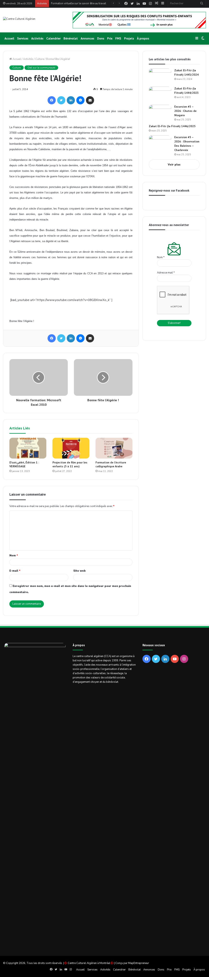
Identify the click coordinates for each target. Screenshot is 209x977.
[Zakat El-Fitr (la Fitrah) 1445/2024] (160, 76)
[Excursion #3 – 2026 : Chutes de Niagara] (160, 112)
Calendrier (53, 38)
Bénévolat (70, 38)
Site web (79, 571)
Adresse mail (166, 273)
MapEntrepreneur (138, 963)
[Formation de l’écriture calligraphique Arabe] (114, 448)
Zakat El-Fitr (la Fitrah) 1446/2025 (172, 126)
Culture (39, 59)
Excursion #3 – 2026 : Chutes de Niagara (185, 111)
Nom (13, 555)
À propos (143, 38)
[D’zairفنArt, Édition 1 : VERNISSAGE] (27, 448)
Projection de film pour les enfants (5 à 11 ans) (69, 464)
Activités (37, 38)
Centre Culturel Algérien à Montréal (89, 963)
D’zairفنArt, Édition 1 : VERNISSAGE (24, 464)
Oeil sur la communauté (41, 67)
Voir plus (174, 165)
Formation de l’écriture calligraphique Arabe (111, 464)
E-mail (14, 571)
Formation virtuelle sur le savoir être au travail (78, 3)
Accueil (9, 38)
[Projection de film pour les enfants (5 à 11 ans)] (70, 448)
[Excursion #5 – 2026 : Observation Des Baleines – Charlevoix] (160, 143)
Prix (109, 38)
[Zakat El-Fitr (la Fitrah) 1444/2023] (160, 94)
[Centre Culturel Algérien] (19, 19)
